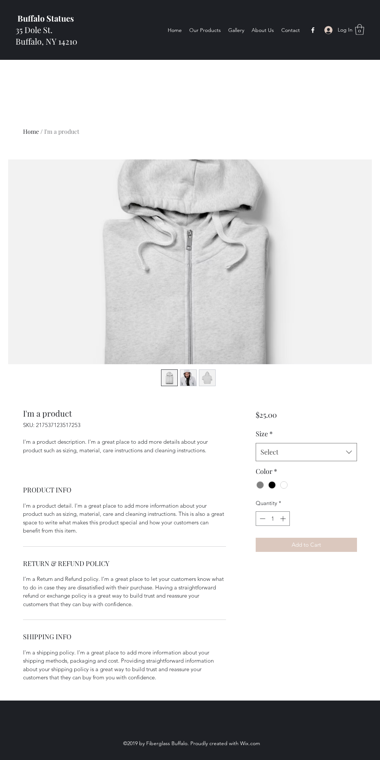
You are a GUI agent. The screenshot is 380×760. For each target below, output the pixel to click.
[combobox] (306, 452)
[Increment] (284, 518)
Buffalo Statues (45, 18)
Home (31, 131)
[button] (359, 29)
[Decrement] (262, 518)
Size (264, 433)
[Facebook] (313, 30)
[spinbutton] (272, 518)
